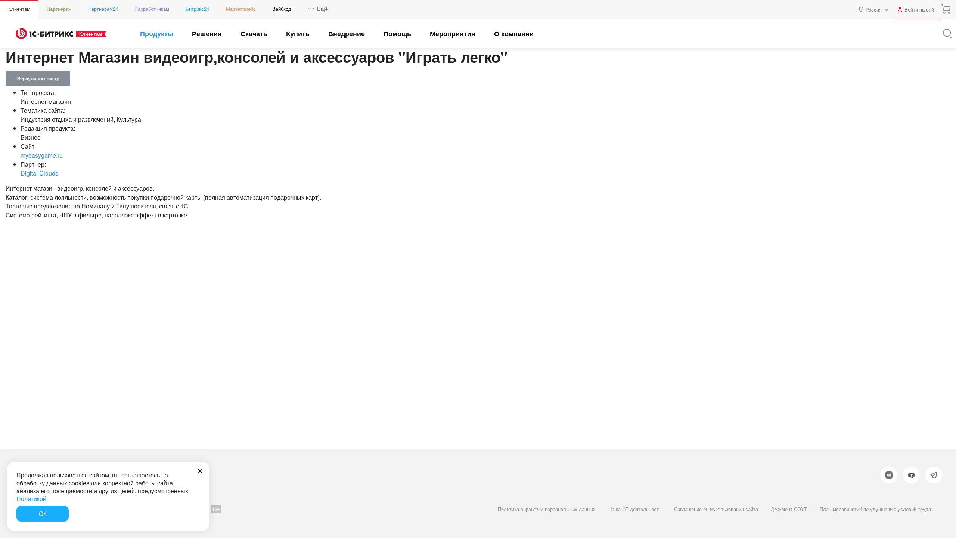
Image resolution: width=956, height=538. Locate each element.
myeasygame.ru (42, 155)
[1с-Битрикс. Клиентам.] (44, 33)
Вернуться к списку (38, 78)
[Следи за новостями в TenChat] (911, 475)
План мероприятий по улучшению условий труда (875, 509)
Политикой (31, 498)
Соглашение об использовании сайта (716, 509)
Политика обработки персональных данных (547, 509)
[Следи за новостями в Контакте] (889, 475)
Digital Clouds (39, 173)
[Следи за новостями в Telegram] (933, 475)
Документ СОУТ (789, 509)
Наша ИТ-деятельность (634, 509)
